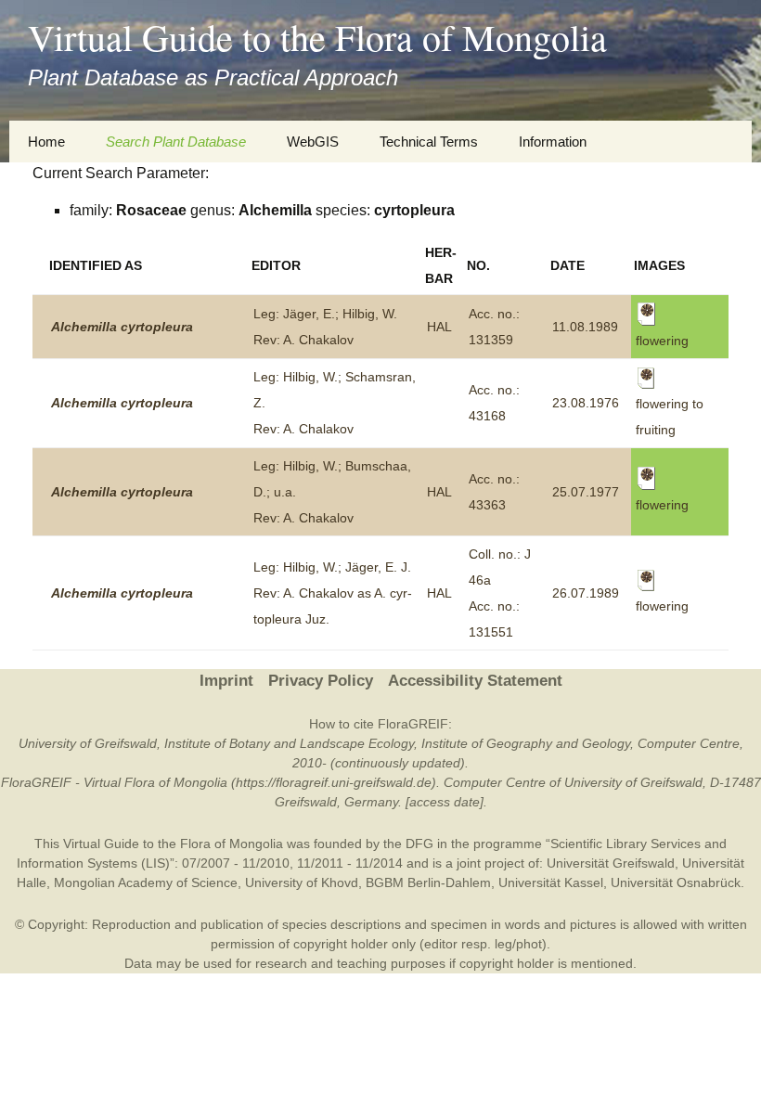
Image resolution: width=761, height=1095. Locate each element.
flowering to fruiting (669, 416)
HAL (439, 326)
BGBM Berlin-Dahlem (428, 882)
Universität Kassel (550, 882)
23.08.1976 (585, 402)
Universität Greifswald (611, 863)
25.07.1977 (585, 491)
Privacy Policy (320, 680)
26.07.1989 (585, 593)
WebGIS (313, 141)
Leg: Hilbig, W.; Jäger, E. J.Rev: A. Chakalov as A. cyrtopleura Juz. (332, 593)
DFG (419, 843)
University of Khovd (301, 882)
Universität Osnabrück (676, 882)
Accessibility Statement (475, 680)
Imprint (226, 680)
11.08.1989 (585, 326)
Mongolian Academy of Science (146, 882)
